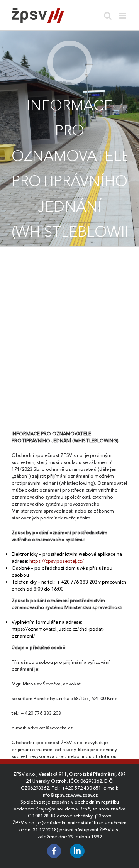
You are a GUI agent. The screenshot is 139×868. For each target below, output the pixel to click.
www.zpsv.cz (84, 795)
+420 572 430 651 (81, 788)
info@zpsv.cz (56, 795)
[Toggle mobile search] (108, 16)
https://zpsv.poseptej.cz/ (56, 561)
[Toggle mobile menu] (123, 16)
